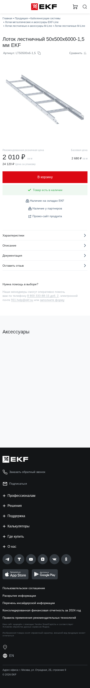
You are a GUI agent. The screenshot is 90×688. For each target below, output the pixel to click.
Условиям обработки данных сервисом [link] (22, 627)
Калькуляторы (19, 526)
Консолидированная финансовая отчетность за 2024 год (42, 610)
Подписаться (18, 483)
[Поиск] (84, 7)
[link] (8, 559)
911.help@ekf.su (22, 300)
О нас (12, 546)
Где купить (16, 536)
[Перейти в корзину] (75, 6)
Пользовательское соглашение (24, 588)
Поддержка (16, 516)
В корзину (19, 427)
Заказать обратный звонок (27, 472)
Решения (15, 505)
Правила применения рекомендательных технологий (39, 617)
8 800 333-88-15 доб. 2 (43, 295)
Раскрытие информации (19, 595)
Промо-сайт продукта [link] (47, 216)
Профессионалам (21, 495)
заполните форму (52, 300)
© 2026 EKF (9, 674)
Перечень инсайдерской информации (29, 603)
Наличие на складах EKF (47, 200)
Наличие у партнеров (47, 208)
